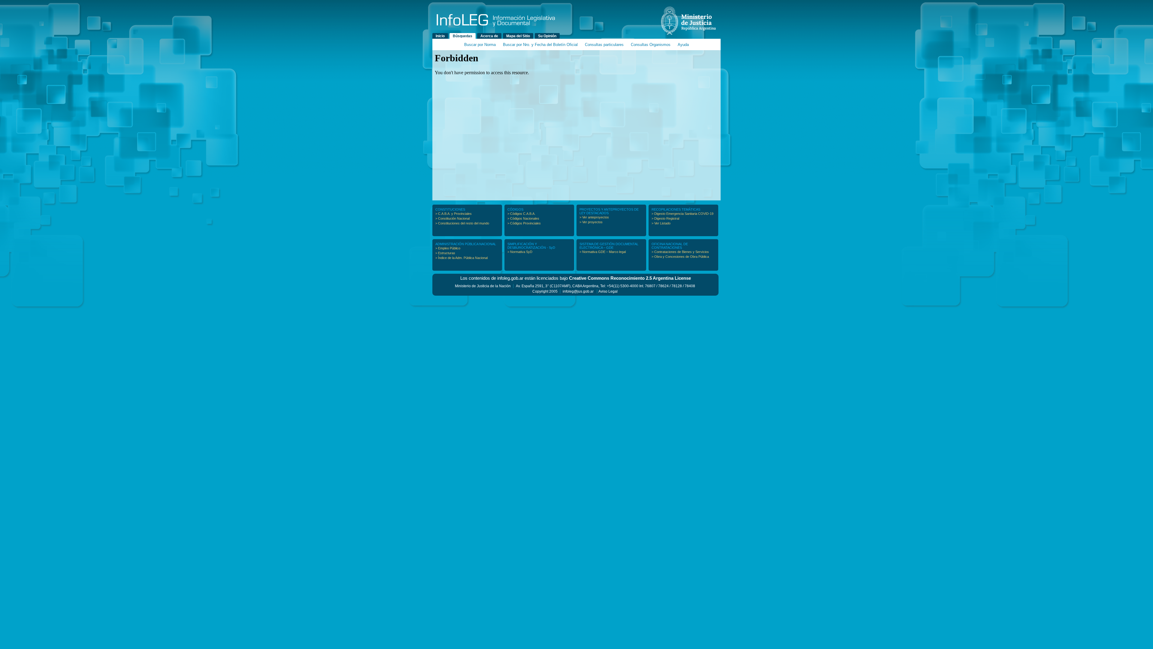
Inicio (440, 36)
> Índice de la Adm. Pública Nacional (461, 258)
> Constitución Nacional (452, 218)
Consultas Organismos (650, 44)
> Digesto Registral (665, 218)
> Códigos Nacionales (523, 218)
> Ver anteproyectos (594, 217)
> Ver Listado (661, 223)
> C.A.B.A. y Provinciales (453, 213)
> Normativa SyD (519, 252)
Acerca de (489, 36)
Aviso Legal (608, 291)
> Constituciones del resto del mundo (462, 223)
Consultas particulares (604, 44)
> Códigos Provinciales (524, 223)
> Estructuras (445, 253)
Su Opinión (547, 36)
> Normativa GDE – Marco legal (603, 252)
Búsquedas (462, 36)
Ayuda (683, 44)
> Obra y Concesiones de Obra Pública (680, 256)
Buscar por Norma (480, 44)
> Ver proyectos (591, 222)
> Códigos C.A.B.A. (521, 213)
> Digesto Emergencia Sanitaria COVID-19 (682, 213)
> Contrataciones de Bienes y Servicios (680, 252)
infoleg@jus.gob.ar (578, 291)
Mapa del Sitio (518, 36)
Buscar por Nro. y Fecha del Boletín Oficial (540, 44)
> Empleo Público (447, 248)
